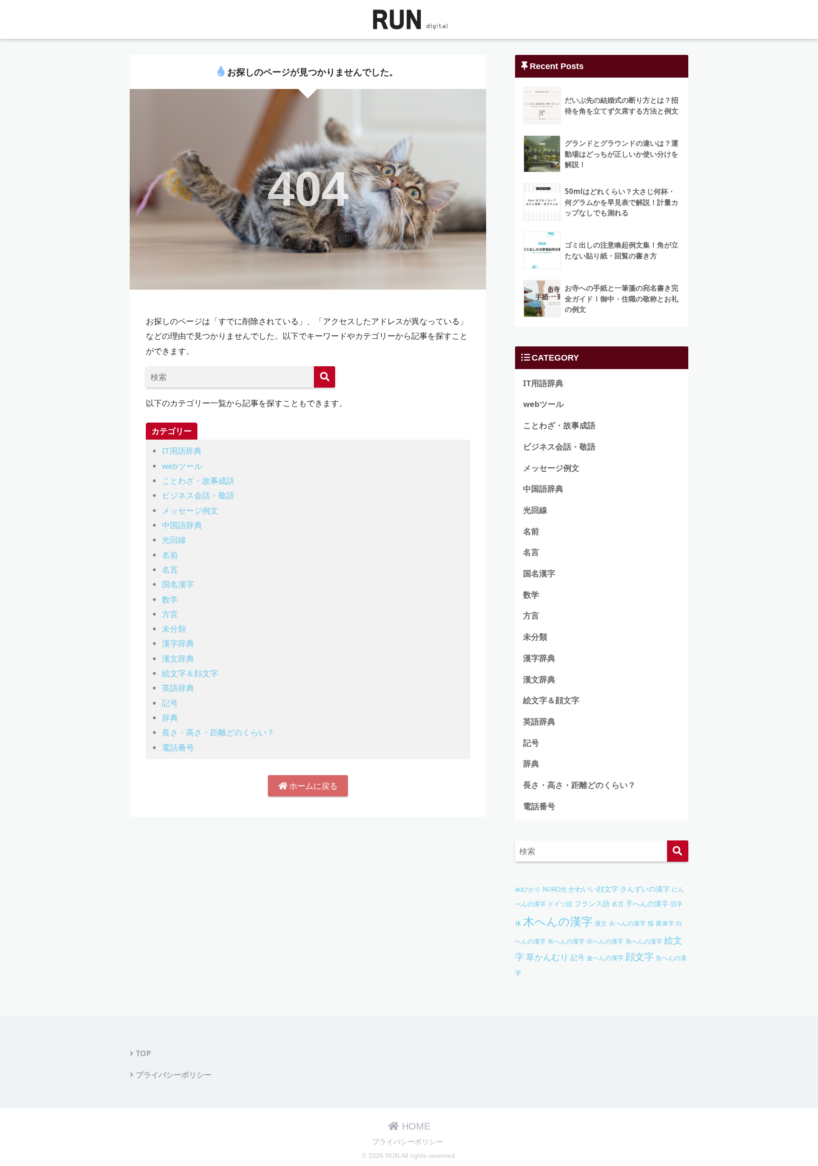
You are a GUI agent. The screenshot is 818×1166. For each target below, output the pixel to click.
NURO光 (554, 889)
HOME (414, 1126)
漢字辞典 (178, 643)
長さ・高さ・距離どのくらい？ (218, 732)
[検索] (324, 377)
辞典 (170, 717)
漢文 (601, 923)
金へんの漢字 (605, 958)
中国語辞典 (182, 525)
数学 (170, 599)
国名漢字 (178, 584)
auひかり (528, 889)
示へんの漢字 (605, 941)
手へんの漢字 (647, 904)
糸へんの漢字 (643, 941)
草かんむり (547, 957)
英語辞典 (178, 687)
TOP (143, 1053)
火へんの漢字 (627, 923)
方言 (170, 614)
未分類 (174, 628)
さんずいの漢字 (645, 889)
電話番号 (178, 747)
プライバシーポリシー (174, 1074)
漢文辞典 (178, 658)
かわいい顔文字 (593, 888)
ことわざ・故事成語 (198, 480)
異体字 (665, 923)
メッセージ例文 (190, 510)
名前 (170, 554)
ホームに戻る (312, 785)
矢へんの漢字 (566, 941)
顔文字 (639, 956)
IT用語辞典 (182, 450)
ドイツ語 (560, 904)
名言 (170, 569)
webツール (182, 465)
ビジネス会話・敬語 (198, 495)
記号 (170, 703)
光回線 (174, 539)
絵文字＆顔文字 (190, 673)
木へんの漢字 (558, 921)
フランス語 (592, 904)
